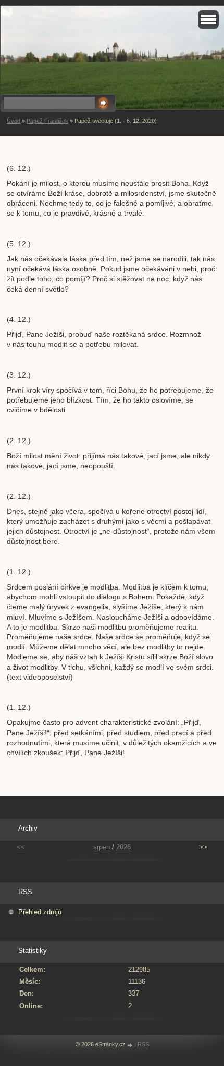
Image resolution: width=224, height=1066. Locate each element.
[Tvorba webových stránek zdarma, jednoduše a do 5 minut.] (130, 1045)
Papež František (47, 121)
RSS (143, 1044)
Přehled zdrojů (39, 912)
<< (21, 847)
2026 (123, 847)
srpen (101, 847)
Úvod (13, 121)
